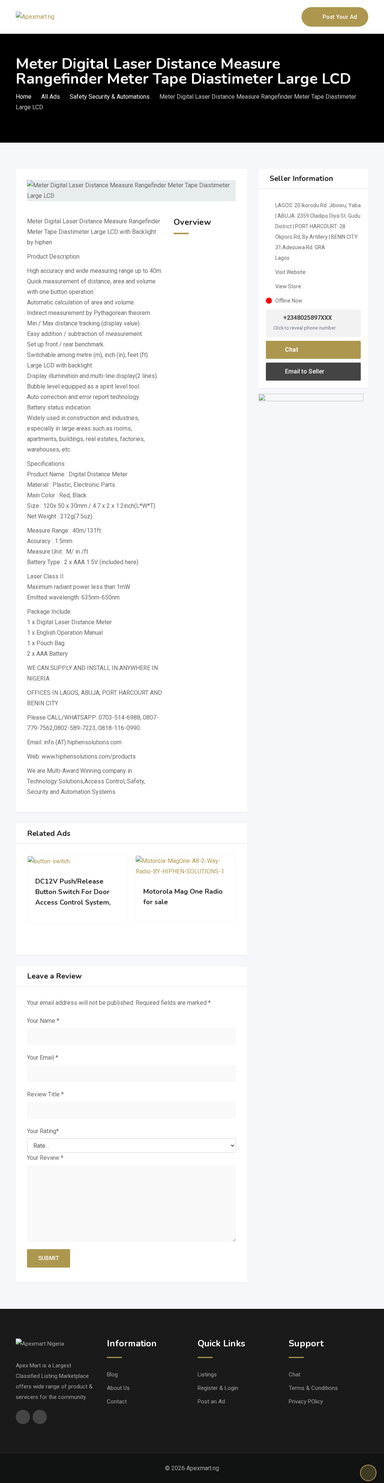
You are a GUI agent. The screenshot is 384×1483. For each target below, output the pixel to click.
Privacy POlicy (306, 1401)
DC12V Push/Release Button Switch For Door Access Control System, (73, 892)
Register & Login (218, 1388)
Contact (117, 1401)
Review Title (45, 1094)
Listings (207, 1374)
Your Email (42, 1057)
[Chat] (280, 17)
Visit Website (290, 272)
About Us (118, 1388)
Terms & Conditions (313, 1388)
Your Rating (43, 1131)
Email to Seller (304, 371)
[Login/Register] (292, 17)
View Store (288, 286)
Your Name (43, 1020)
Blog (112, 1374)
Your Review (45, 1157)
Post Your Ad (339, 17)
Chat (291, 349)
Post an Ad (211, 1401)
